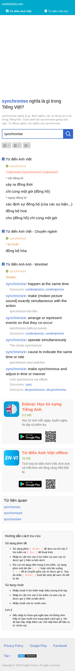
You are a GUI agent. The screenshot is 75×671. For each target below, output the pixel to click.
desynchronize (35, 389)
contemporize (35, 289)
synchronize (16, 284)
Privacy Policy (13, 645)
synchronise (12, 507)
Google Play (38, 645)
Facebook (60, 645)
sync (29, 384)
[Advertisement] (37, 56)
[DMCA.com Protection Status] (27, 656)
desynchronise (56, 389)
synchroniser (12, 519)
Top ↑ (7, 655)
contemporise (55, 289)
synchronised (13, 513)
